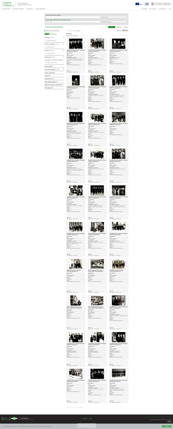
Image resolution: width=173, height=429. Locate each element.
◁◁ (112, 35)
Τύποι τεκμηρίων (51, 44)
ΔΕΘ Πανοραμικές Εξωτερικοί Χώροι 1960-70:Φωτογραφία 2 (95, 307)
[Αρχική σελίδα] (16, 3)
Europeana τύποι (49, 78)
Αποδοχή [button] (166, 426)
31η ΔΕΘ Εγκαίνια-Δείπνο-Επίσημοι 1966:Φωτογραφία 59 (97, 87)
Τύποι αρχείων (48, 87)
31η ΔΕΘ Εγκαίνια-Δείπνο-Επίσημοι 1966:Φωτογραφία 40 (97, 344)
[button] (54, 27)
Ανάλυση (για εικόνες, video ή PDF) (53, 84)
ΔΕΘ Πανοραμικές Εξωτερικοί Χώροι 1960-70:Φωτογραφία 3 (74, 307)
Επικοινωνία (163, 8)
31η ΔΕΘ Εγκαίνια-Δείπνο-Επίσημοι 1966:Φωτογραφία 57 (97, 160)
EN (170, 8)
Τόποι (49, 50)
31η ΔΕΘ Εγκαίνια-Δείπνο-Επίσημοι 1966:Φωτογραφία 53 (97, 197)
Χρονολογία (49, 66)
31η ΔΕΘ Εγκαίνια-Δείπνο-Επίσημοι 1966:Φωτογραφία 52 (76, 197)
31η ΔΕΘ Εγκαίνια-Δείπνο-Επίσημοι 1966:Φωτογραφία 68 (119, 160)
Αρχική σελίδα (6, 8)
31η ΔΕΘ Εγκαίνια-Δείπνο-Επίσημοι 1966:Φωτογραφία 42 (119, 307)
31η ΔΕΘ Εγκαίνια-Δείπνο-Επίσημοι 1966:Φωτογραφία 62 (76, 50)
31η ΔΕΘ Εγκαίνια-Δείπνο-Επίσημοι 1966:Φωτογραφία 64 (97, 124)
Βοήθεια (126, 27)
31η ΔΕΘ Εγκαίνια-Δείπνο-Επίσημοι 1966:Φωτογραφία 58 (76, 160)
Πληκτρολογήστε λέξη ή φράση (53, 15)
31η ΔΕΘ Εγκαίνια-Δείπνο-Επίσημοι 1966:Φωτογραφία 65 (119, 197)
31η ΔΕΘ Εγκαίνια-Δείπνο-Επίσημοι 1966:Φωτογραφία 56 (76, 234)
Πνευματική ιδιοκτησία (167, 417)
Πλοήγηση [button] (29, 8)
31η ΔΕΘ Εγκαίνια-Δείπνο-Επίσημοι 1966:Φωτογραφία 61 (76, 87)
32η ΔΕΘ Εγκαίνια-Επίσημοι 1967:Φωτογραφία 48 (117, 270)
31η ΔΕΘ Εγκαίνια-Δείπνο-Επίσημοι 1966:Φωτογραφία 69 (76, 124)
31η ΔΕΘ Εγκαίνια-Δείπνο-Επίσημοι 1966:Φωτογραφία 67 (119, 124)
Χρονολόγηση (49, 19)
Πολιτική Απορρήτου (153, 417)
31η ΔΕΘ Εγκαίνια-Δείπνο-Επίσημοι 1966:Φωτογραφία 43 (119, 344)
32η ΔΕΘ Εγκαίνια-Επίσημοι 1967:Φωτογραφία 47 (74, 270)
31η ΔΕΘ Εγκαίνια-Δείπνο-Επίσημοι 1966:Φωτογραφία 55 (119, 50)
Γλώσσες (47, 75)
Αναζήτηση (111, 27)
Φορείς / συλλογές (49, 72)
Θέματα (49, 37)
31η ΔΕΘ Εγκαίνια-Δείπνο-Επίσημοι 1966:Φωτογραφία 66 (97, 234)
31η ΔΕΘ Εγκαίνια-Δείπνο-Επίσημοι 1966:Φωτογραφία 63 (97, 50)
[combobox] (113, 17)
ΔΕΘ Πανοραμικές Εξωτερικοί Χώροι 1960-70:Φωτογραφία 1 (95, 270)
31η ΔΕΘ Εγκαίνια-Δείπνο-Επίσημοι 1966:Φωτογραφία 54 (119, 87)
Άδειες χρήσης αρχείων (50, 81)
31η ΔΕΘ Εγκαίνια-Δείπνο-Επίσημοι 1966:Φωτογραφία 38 (76, 380)
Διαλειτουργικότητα (40, 8)
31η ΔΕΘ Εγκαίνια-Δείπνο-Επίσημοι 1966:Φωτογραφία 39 (97, 380)
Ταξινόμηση (69, 33)
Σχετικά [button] (145, 8)
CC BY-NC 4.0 (75, 72)
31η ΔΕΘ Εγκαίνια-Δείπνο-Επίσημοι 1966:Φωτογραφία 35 (119, 380)
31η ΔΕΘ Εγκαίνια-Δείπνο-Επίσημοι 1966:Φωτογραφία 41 (76, 344)
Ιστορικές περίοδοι (52, 69)
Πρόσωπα (49, 57)
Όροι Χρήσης (159, 417)
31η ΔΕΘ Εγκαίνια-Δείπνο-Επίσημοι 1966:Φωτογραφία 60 (119, 234)
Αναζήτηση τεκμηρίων (18, 8)
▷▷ (126, 35)
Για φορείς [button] (153, 8)
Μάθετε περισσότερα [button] (47, 426)
